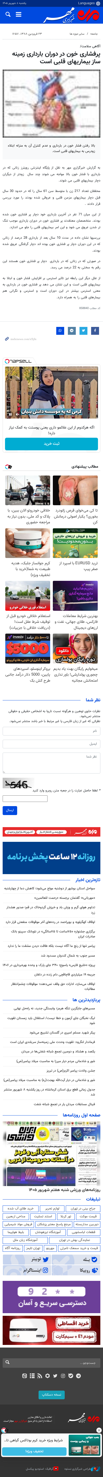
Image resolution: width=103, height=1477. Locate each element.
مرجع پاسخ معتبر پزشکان (54, 1224)
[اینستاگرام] (63, 1376)
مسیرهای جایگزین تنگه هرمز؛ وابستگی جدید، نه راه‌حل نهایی (54, 1008)
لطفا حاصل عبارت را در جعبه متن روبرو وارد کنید (66, 790)
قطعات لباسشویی (83, 1232)
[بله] (70, 1376)
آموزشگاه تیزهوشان (48, 1232)
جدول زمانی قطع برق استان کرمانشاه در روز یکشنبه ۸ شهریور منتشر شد (49, 1092)
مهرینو (50, 1248)
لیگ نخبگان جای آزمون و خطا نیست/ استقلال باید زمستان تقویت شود (51, 1021)
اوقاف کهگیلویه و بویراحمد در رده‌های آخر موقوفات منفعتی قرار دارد (50, 922)
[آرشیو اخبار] (32, 1376)
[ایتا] (24, 1376)
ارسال (10, 810)
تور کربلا (65, 1216)
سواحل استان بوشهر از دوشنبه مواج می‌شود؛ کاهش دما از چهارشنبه (49, 888)
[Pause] (10, 414)
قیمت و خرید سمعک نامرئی (79, 1248)
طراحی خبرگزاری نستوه (77, 1469)
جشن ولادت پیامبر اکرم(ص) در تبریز (70, 1070)
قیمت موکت (88, 1216)
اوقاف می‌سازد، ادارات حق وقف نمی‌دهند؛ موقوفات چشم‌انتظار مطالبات (53, 987)
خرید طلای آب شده (21, 1208)
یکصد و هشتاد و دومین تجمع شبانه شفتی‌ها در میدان (58, 1051)
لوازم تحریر (52, 1208)
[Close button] (99, 1430)
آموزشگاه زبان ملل (25, 1240)
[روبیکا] (47, 1376)
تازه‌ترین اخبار (88, 880)
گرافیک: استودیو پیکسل (40, 1469)
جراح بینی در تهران (83, 1208)
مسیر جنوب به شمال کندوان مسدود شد (68, 955)
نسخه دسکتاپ (51, 1394)
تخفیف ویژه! (34, 1451)
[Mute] (18, 414)
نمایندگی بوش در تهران (74, 1240)
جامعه (94, 34)
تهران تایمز (33, 1248)
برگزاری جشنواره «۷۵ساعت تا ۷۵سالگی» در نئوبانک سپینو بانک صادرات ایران (53, 934)
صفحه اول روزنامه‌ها (81, 1115)
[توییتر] (55, 1376)
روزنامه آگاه (12, 1248)
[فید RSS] (40, 1376)
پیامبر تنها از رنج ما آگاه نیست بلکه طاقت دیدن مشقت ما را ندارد (51, 946)
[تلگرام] (78, 1376)
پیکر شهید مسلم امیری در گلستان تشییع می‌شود (62, 1032)
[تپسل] (7, 361)
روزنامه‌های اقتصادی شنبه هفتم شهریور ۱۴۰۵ (62, 1190)
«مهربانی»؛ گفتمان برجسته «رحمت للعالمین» (64, 898)
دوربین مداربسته (87, 1224)
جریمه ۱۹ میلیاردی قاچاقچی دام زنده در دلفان (64, 974)
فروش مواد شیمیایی (18, 1224)
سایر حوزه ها (77, 34)
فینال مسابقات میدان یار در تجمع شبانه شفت (64, 1104)
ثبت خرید (51, 444)
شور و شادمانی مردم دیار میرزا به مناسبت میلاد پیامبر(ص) (55, 1061)
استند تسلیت (43, 1216)
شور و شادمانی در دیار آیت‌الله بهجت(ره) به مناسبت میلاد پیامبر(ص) (49, 1080)
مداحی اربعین (15, 1216)
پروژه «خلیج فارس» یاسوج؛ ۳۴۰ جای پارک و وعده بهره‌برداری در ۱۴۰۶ (49, 965)
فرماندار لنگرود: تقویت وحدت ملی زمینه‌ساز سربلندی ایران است (52, 1042)
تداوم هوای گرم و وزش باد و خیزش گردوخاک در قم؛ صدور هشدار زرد (50, 910)
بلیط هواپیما (16, 1232)
